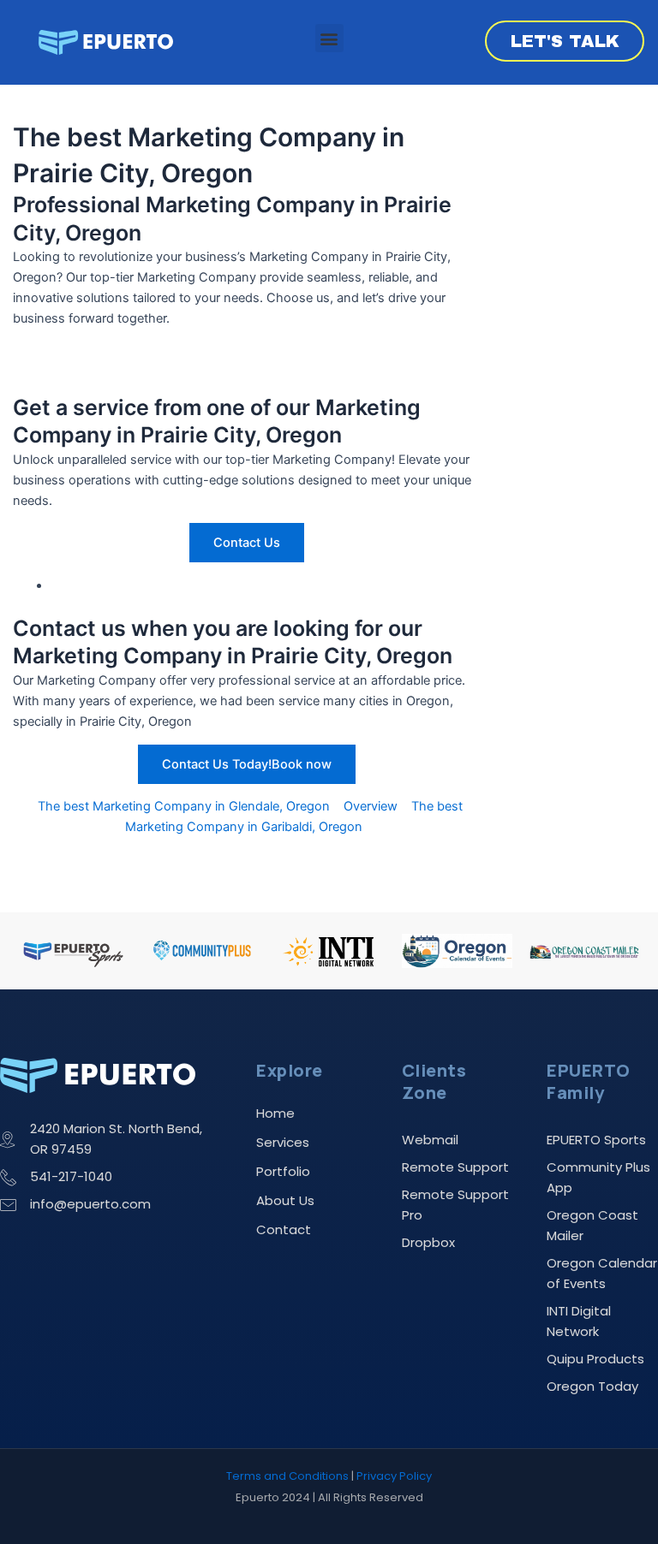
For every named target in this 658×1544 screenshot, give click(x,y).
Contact (283, 1229)
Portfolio (283, 1171)
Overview (371, 806)
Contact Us (246, 542)
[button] (329, 38)
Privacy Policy (394, 1476)
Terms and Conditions (287, 1476)
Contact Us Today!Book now (247, 764)
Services (282, 1142)
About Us (285, 1200)
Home (275, 1113)
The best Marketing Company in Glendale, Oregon (184, 806)
